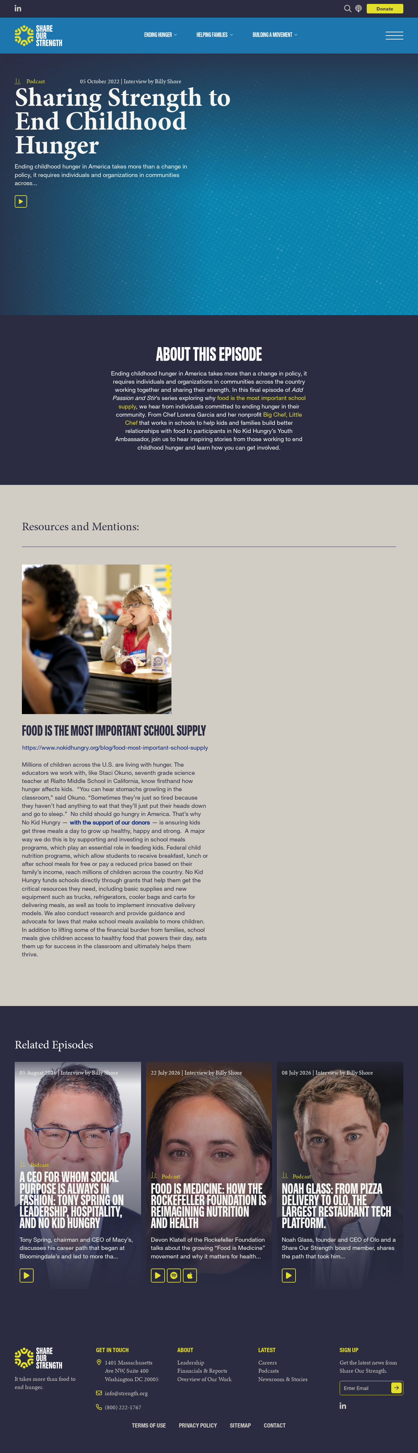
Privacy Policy (198, 1425)
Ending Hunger (158, 35)
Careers (267, 1362)
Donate (385, 8)
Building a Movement (272, 35)
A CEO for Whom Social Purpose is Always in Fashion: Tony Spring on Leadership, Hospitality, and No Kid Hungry (72, 1201)
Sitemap (240, 1425)
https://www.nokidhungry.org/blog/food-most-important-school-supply (115, 747)
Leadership (190, 1362)
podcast (35, 81)
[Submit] (396, 1387)
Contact (275, 1425)
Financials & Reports (202, 1370)
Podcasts (268, 1370)
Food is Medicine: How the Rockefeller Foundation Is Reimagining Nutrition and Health (208, 1207)
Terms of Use (149, 1425)
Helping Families (212, 35)
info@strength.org (126, 1393)
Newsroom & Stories (283, 1379)
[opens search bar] (348, 8)
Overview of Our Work (204, 1379)
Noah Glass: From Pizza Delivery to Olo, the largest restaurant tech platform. (336, 1207)
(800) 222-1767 (123, 1407)
